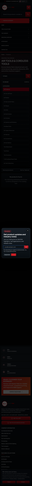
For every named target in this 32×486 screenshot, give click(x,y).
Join (26, 247)
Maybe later (7, 254)
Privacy (13, 254)
